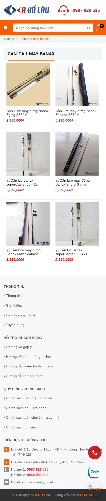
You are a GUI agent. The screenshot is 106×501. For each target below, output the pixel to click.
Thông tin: (14, 296)
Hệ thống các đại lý (21, 315)
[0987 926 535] (95, 452)
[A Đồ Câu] (26, 9)
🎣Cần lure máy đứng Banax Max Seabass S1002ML (23, 254)
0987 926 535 (86, 10)
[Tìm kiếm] (88, 28)
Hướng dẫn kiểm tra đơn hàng (29, 366)
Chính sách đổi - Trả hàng (26, 408)
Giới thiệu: (14, 305)
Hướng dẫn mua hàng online (28, 357)
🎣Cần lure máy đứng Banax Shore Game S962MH (72, 184)
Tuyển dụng (15, 325)
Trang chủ (10, 39)
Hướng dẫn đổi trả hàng (24, 376)
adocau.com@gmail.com (41, 482)
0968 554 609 (38, 475)
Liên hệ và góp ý (19, 347)
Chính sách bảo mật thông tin (29, 398)
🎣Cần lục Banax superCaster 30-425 (22, 182)
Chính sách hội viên (21, 427)
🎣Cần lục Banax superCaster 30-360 (71, 252)
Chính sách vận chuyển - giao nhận (33, 417)
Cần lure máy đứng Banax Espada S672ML (75, 113)
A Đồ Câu (43, 495)
